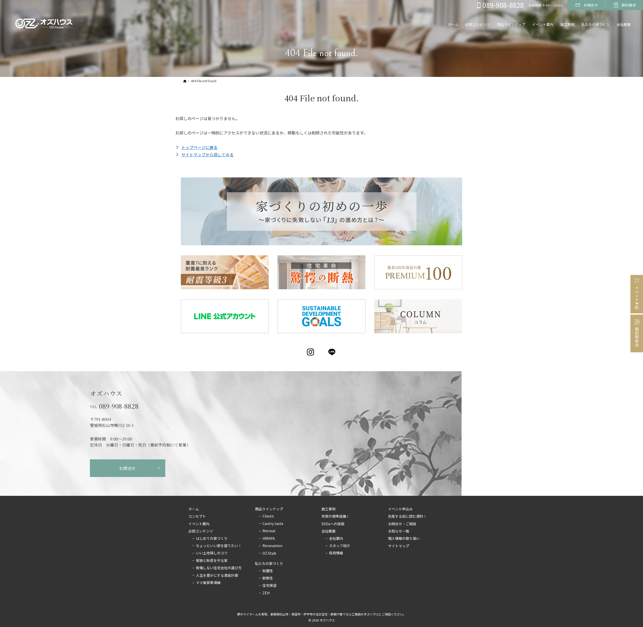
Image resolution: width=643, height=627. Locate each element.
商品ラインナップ (269, 509)
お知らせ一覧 (398, 531)
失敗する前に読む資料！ (407, 516)
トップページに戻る (199, 147)
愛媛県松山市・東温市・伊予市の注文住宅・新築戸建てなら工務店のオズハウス (324, 614)
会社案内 (336, 538)
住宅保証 (269, 585)
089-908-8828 (119, 406)
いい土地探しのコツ (212, 553)
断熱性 (267, 578)
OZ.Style (269, 553)
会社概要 (329, 531)
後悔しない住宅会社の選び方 (219, 568)
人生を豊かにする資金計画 (217, 575)
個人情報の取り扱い (404, 538)
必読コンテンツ (200, 531)
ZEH (266, 593)
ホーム (193, 509)
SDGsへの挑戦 (333, 524)
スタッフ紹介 (339, 546)
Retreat (269, 531)
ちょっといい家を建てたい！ (219, 546)
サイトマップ (398, 546)
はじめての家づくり (212, 538)
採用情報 (336, 553)
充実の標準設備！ (336, 516)
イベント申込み (400, 509)
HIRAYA (268, 538)
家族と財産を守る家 (212, 560)
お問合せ (127, 468)
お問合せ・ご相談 (402, 524)
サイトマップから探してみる (207, 155)
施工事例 (329, 509)
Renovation (272, 546)
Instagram (311, 352)
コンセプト (197, 516)
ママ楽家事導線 (208, 583)
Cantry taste (272, 523)
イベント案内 (198, 524)
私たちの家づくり (269, 563)
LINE (332, 352)
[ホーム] (184, 80)
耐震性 (267, 571)
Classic (268, 516)
